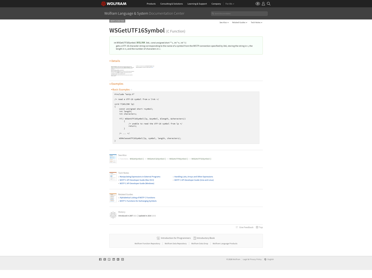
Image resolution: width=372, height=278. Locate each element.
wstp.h (152, 67)
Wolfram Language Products (225, 243)
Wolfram (236, 259)
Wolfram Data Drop (200, 243)
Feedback (246, 227)
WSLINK (141, 42)
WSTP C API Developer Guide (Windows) (137, 183)
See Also (223, 22)
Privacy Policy (256, 259)
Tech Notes (255, 22)
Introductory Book (206, 237)
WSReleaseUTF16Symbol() (114, 67)
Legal (245, 259)
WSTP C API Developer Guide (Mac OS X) (137, 180)
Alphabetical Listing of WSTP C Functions (137, 197)
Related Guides (238, 22)
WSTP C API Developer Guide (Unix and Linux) (194, 180)
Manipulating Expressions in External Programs (140, 176)
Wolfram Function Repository (148, 243)
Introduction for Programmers (175, 237)
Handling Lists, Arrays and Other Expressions (193, 176)
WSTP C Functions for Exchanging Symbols (138, 201)
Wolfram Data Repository (176, 243)
